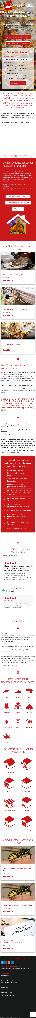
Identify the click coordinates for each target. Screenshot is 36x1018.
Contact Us (4, 987)
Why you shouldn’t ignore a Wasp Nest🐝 (17, 869)
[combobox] (18, 59)
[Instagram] (9, 962)
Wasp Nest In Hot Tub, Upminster (15, 309)
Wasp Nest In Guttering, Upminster (16, 344)
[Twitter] (2, 962)
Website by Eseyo (18, 1017)
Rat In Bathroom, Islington (13, 274)
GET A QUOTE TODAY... (18, 83)
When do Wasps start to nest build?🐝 (17, 905)
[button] (1, 12)
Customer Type (8, 56)
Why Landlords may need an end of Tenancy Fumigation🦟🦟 (16, 941)
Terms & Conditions (6, 993)
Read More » (8, 280)
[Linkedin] (12, 962)
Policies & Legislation (6, 990)
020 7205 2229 (15, 452)
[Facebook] (5, 962)
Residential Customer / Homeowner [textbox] (16, 59)
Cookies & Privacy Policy (7, 995)
